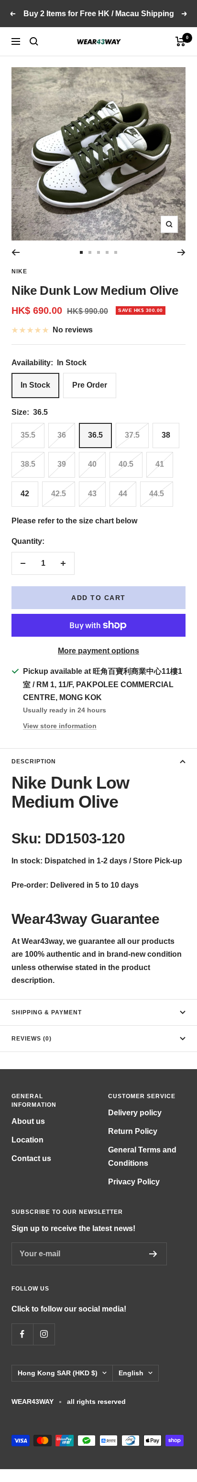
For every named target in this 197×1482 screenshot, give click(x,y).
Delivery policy (135, 1113)
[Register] (153, 1254)
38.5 (28, 464)
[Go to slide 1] (81, 252)
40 (92, 464)
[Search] (34, 41)
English (131, 1373)
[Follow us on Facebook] (22, 1334)
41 (159, 464)
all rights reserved (96, 1401)
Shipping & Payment (46, 1012)
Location (27, 1140)
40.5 (126, 464)
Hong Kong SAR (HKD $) (58, 1373)
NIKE (19, 271)
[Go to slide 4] (107, 252)
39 (61, 464)
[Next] (181, 252)
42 (25, 494)
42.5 (58, 494)
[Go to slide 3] (98, 252)
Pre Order (89, 385)
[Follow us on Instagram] (44, 1334)
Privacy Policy (134, 1182)
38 (166, 435)
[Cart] (180, 41)
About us (28, 1121)
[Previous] (15, 252)
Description (33, 761)
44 (123, 494)
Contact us (31, 1158)
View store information (60, 726)
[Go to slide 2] (89, 252)
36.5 (95, 435)
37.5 (132, 435)
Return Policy (132, 1131)
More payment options (98, 651)
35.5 (28, 435)
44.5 (156, 494)
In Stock (35, 385)
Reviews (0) (31, 1038)
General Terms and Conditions (142, 1156)
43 (92, 494)
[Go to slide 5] (115, 252)
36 (61, 435)
